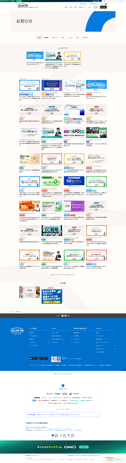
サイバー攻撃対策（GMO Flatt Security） (59, 430)
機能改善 (46, 37)
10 (68, 274)
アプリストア (85, 37)
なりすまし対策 (70, 430)
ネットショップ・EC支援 (39, 459)
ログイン (90, 7)
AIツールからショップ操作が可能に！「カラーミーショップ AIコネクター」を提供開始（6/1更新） (29, 98)
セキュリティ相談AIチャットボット (67, 428)
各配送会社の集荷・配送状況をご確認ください (29, 121)
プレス (77, 37)
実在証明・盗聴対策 (29, 430)
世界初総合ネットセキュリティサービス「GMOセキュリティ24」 (35, 428)
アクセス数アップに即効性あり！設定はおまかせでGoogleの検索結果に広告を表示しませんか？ (29, 143)
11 (70, 274)
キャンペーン (55, 37)
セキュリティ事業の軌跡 (77, 430)
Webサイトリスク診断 (57, 428)
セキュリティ (53, 459)
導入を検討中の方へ (84, 3)
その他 (92, 459)
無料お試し (103, 7)
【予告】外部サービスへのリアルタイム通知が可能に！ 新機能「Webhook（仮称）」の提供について (29, 194)
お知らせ (101, 3)
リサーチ (66, 459)
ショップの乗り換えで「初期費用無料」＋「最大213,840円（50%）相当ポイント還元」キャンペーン (74, 194)
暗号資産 (80, 459)
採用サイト (67, 409)
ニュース (70, 37)
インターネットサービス (30, 459)
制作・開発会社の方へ (94, 3)
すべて (39, 37)
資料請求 (96, 7)
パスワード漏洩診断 (49, 428)
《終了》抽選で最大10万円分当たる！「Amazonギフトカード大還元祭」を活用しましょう (96, 243)
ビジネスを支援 (47, 459)
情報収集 (71, 459)
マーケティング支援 (60, 459)
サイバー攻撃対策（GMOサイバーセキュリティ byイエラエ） (43, 430)
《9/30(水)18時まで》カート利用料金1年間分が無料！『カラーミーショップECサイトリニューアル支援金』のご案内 (52, 194)
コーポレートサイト (60, 409)
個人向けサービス (86, 459)
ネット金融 (76, 459)
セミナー (63, 37)
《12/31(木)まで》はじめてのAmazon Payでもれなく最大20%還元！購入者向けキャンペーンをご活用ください (29, 219)
